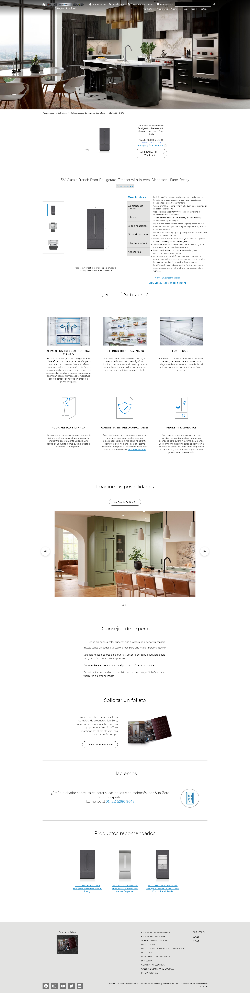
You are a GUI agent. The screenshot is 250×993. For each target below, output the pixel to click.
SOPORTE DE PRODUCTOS (154, 940)
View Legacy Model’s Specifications (167, 282)
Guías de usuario (138, 234)
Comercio (176, 9)
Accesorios (166, 4)
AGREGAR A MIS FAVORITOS (148, 153)
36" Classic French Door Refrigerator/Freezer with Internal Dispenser (125, 888)
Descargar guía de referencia (150, 145)
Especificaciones (138, 225)
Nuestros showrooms (143, 4)
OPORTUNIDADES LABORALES (155, 957)
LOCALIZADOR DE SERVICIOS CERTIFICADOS (162, 948)
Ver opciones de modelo (151, 142)
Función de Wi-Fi (127, 186)
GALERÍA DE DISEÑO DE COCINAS (157, 969)
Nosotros (202, 9)
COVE (196, 941)
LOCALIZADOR (148, 944)
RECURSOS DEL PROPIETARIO (155, 932)
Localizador (118, 4)
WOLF (196, 936)
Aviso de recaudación (128, 983)
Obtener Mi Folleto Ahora (100, 744)
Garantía (111, 983)
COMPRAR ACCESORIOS (153, 965)
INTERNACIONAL (149, 973)
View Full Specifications (167, 277)
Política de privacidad (150, 983)
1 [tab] (123, 605)
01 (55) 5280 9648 (120, 801)
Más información (137, 449)
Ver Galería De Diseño (125, 502)
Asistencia (189, 9)
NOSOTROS (147, 952)
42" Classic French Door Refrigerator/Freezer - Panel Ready (87, 888)
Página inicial (48, 113)
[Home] (44, 5)
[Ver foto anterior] (45, 552)
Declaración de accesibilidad (194, 983)
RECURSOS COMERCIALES (154, 936)
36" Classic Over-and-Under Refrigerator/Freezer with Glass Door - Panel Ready (162, 888)
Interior (132, 217)
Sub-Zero (62, 113)
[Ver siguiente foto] (204, 552)
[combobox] (193, 4)
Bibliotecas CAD (137, 243)
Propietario (162, 9)
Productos (148, 9)
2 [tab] (125, 605)
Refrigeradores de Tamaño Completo (88, 113)
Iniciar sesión (99, 4)
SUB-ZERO (199, 932)
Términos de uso (170, 983)
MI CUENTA (146, 961)
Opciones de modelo (135, 207)
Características (137, 197)
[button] (213, 4)
